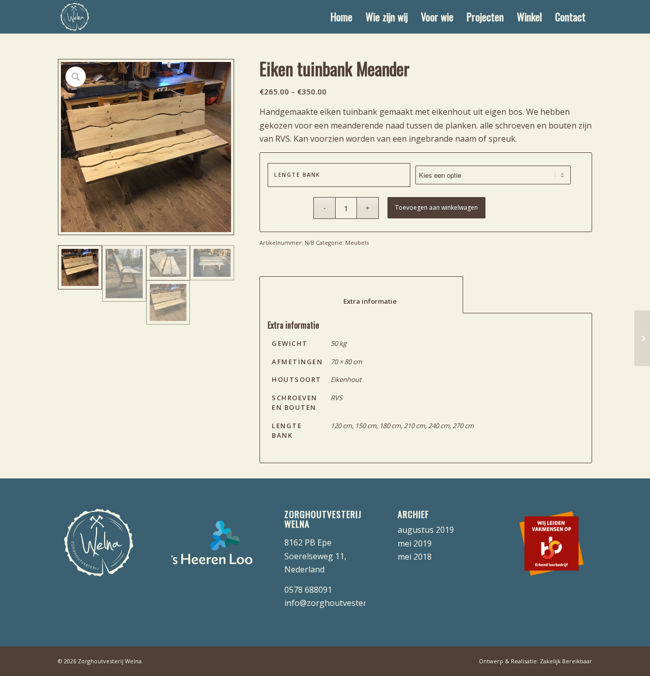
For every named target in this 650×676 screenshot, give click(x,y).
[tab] (361, 294)
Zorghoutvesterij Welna (110, 661)
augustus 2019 (426, 529)
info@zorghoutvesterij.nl (331, 602)
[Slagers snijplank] (642, 338)
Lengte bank (297, 174)
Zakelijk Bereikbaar (566, 661)
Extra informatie (361, 301)
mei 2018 (415, 556)
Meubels (357, 242)
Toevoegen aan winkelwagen (436, 207)
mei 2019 (415, 543)
